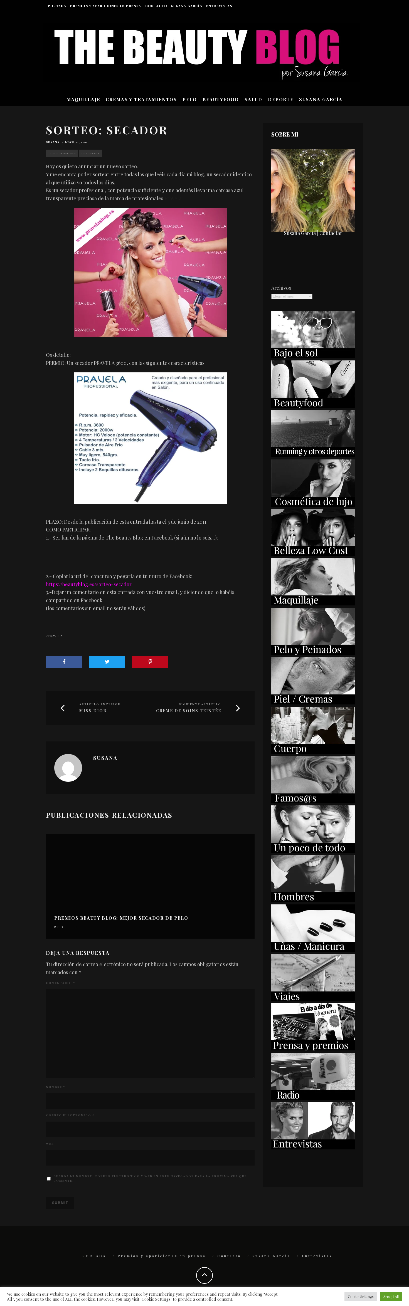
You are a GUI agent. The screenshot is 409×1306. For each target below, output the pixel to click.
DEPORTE (281, 99)
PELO (190, 99)
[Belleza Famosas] (313, 801)
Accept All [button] (391, 1296)
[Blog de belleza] (313, 850)
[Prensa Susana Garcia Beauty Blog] (313, 1048)
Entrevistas (219, 6)
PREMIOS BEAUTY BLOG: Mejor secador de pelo (121, 918)
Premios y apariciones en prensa (105, 6)
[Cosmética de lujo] (313, 504)
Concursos (91, 153)
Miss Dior (93, 711)
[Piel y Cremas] (313, 702)
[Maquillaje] (313, 603)
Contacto (156, 6)
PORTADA (57, 6)
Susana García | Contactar (313, 233)
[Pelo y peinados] (313, 653)
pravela (55, 636)
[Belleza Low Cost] (313, 554)
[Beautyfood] (313, 405)
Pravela (172, 198)
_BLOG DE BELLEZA (62, 153)
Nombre (55, 1087)
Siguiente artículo (200, 704)
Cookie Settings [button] (361, 1296)
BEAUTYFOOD (221, 99)
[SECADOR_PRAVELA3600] (150, 438)
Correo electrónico (70, 1115)
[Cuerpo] (313, 752)
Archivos (281, 288)
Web (50, 1144)
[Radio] (313, 1098)
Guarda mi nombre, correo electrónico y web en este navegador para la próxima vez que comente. (150, 1178)
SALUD (253, 99)
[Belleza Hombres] (313, 900)
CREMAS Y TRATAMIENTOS (141, 99)
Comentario (60, 983)
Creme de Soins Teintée (188, 711)
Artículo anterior (99, 704)
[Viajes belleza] (313, 999)
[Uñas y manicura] (313, 949)
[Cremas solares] (313, 356)
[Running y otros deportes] (313, 455)
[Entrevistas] (313, 1147)
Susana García (186, 6)
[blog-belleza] (150, 272)
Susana (53, 142)
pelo (58, 927)
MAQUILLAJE (83, 99)
